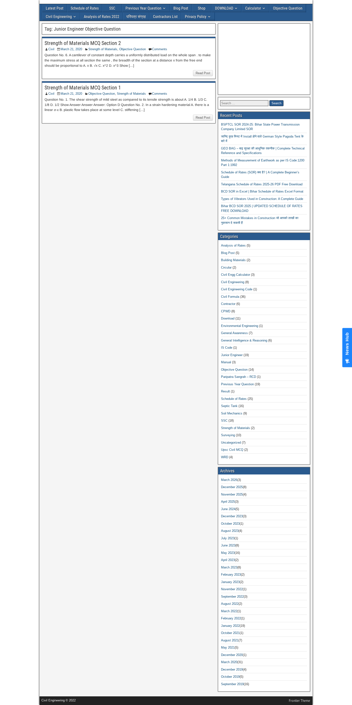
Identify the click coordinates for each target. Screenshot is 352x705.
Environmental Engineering (239, 326)
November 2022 (232, 589)
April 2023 (228, 560)
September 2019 (232, 684)
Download (227, 318)
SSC (112, 8)
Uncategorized (231, 442)
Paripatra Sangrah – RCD (238, 377)
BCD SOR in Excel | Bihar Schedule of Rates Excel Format (262, 191)
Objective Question (287, 8)
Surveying (228, 435)
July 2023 (227, 538)
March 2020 (229, 662)
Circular (226, 267)
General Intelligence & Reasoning (244, 340)
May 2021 (228, 647)
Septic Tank (229, 406)
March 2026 (229, 480)
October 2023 (230, 523)
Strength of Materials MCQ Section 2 (83, 43)
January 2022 (230, 626)
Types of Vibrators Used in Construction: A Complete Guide (262, 199)
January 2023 (230, 582)
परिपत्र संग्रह (136, 16)
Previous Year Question (143, 8)
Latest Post (54, 8)
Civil (51, 49)
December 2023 (232, 516)
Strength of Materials (102, 49)
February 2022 (231, 618)
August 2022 (229, 604)
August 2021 (229, 640)
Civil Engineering (59, 16)
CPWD (225, 311)
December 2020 (232, 655)
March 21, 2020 (71, 49)
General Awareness (234, 333)
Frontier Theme (299, 701)
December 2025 (232, 487)
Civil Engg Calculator (235, 274)
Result (225, 391)
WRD (224, 457)
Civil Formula (230, 296)
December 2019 (232, 669)
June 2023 (228, 545)
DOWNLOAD (224, 8)
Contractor (228, 304)
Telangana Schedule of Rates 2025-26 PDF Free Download (261, 184)
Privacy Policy (195, 16)
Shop (201, 8)
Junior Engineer (232, 355)
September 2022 (232, 596)
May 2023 (228, 553)
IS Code (226, 347)
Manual (226, 362)
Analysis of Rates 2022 (101, 16)
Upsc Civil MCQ (232, 450)
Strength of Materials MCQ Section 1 (83, 88)
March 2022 (229, 611)
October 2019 (230, 676)
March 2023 (229, 567)
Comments (159, 49)
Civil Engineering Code (236, 289)
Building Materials (233, 260)
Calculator (253, 8)
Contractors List (165, 16)
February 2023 (231, 574)
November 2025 (232, 494)
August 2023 (229, 531)
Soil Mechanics (231, 413)
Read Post (203, 73)
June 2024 (228, 509)
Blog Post (180, 8)
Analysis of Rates (233, 245)
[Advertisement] (264, 59)
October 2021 (230, 633)
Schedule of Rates (85, 8)
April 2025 (228, 501)
